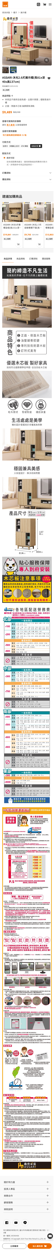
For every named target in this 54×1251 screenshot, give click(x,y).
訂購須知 (33, 258)
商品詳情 (8, 258)
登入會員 (11, 124)
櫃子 (15, 12)
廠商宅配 (10, 157)
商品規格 (20, 258)
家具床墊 (6, 12)
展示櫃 (23, 12)
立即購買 (14, 1246)
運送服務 (46, 258)
